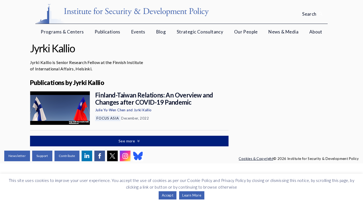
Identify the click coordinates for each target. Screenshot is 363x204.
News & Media (283, 32)
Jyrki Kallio (143, 110)
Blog (161, 32)
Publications (107, 32)
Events (138, 32)
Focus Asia (107, 118)
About (315, 32)
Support (42, 156)
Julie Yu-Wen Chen (110, 110)
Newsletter (17, 156)
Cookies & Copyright (256, 158)
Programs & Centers (62, 32)
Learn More (191, 195)
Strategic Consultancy (200, 32)
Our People (246, 32)
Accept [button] (167, 195)
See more (127, 141)
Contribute (67, 156)
